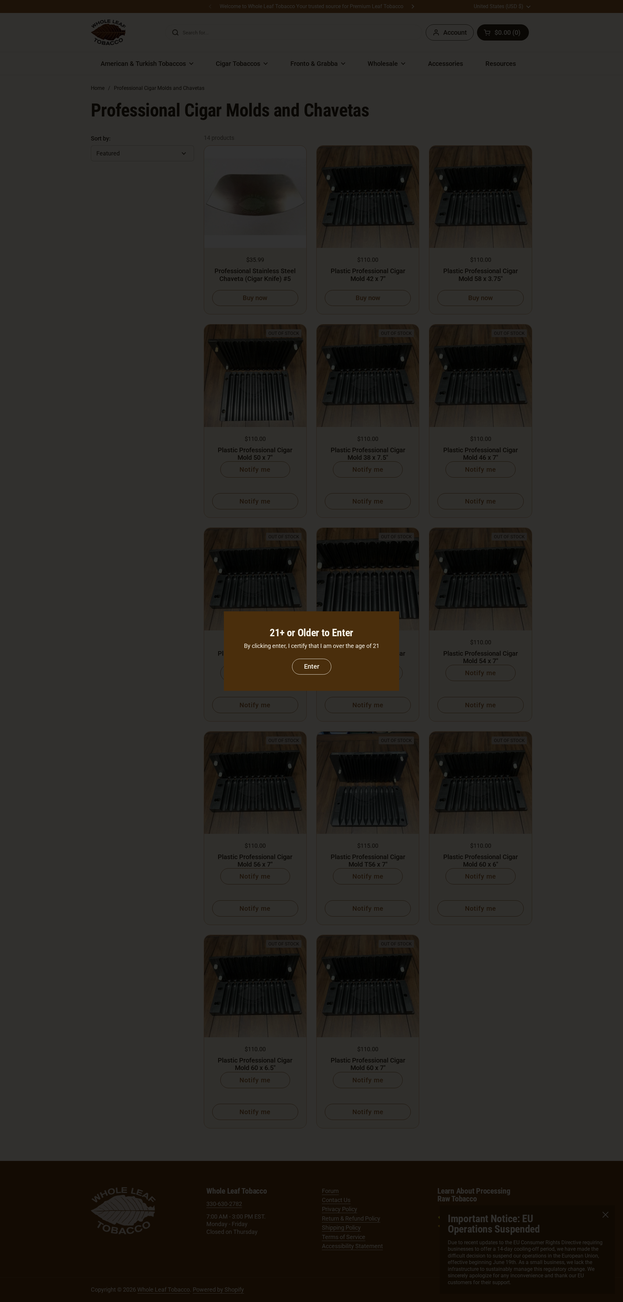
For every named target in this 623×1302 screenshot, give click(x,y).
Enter (311, 666)
